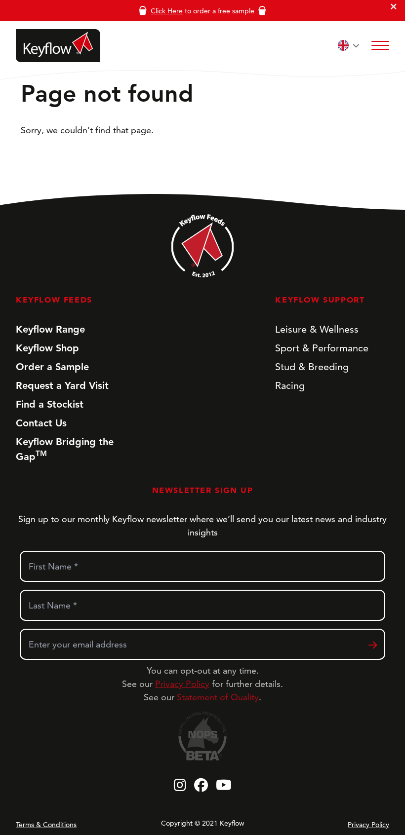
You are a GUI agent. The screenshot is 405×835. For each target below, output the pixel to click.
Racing (290, 385)
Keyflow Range (50, 329)
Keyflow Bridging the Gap (65, 449)
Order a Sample (52, 367)
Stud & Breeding (312, 367)
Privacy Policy (182, 683)
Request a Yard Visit (62, 385)
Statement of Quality (218, 697)
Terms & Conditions (46, 824)
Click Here (167, 10)
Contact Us (41, 423)
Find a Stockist (49, 404)
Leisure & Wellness (317, 329)
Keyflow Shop (47, 348)
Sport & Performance (321, 348)
